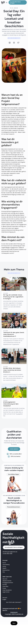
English (4, 599)
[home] (3, 2)
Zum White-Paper (13, 474)
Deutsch (5, 597)
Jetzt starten (14, 449)
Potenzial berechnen (13, 507)
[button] (6, 2)
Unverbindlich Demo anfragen (15, 2)
